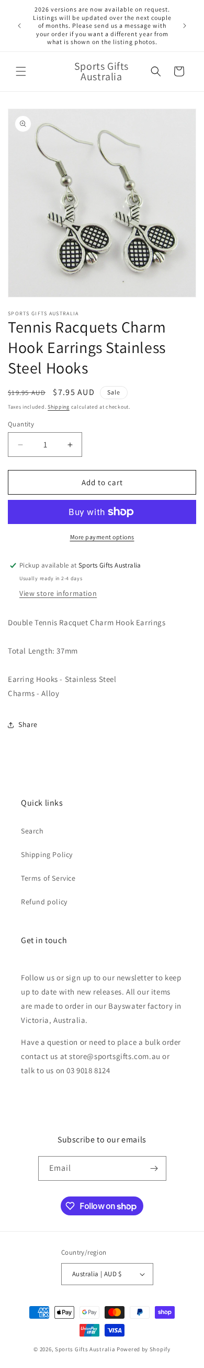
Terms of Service (48, 878)
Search (32, 831)
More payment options (102, 537)
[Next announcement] (184, 25)
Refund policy (44, 901)
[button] (20, 71)
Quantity (21, 424)
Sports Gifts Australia (85, 1349)
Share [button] (28, 724)
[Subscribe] (154, 1168)
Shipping (59, 406)
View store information (58, 593)
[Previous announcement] (19, 25)
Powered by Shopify (144, 1349)
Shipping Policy (47, 854)
